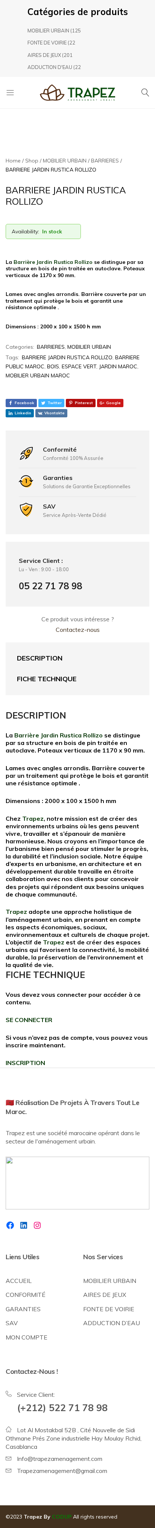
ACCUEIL (19, 1280)
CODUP (61, 1516)
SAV (12, 1323)
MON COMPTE (26, 1337)
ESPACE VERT (79, 366)
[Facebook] (10, 1225)
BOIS (53, 366)
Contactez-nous (78, 629)
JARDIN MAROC (118, 366)
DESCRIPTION (39, 658)
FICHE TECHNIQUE (46, 678)
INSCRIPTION (25, 1063)
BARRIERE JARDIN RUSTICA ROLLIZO (67, 357)
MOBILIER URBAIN (48, 31)
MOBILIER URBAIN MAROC (38, 375)
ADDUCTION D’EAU (111, 1323)
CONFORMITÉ (26, 1294)
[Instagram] (37, 1225)
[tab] (70, 658)
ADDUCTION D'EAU (49, 67)
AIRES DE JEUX (44, 55)
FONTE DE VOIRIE (47, 43)
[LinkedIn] (23, 1225)
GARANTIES (23, 1309)
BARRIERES (51, 346)
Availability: (25, 231)
